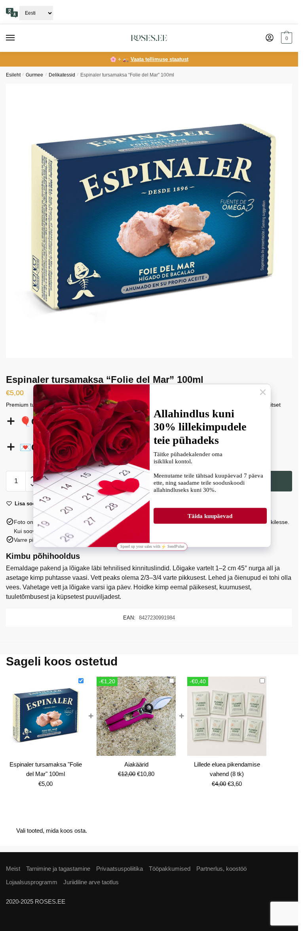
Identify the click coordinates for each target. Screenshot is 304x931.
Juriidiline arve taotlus (91, 882)
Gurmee (34, 75)
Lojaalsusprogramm (31, 882)
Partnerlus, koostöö (221, 868)
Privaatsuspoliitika (119, 868)
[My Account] (269, 38)
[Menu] (18, 38)
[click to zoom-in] (152, 221)
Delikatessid (62, 75)
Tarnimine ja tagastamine (58, 868)
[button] (32, 477)
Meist (13, 868)
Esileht (13, 75)
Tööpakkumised (169, 868)
